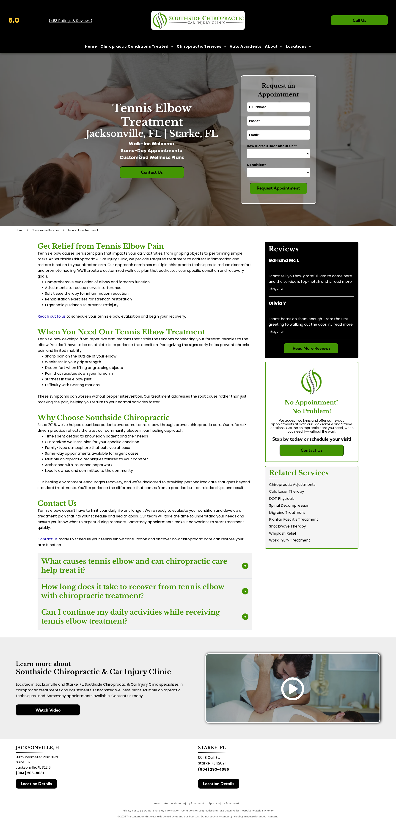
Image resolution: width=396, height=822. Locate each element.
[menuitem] (91, 46)
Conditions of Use (192, 810)
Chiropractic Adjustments (292, 484)
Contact (45, 539)
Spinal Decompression (289, 505)
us (56, 539)
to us (61, 316)
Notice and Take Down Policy (222, 810)
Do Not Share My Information (161, 810)
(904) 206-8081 (30, 773)
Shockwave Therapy (287, 526)
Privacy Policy (131, 810)
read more (342, 281)
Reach (43, 316)
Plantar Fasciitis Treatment (293, 519)
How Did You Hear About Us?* (272, 146)
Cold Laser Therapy (286, 491)
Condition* (256, 164)
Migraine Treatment (287, 512)
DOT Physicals (281, 498)
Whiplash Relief (282, 533)
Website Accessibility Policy (258, 810)
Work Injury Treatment (289, 540)
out (53, 316)
